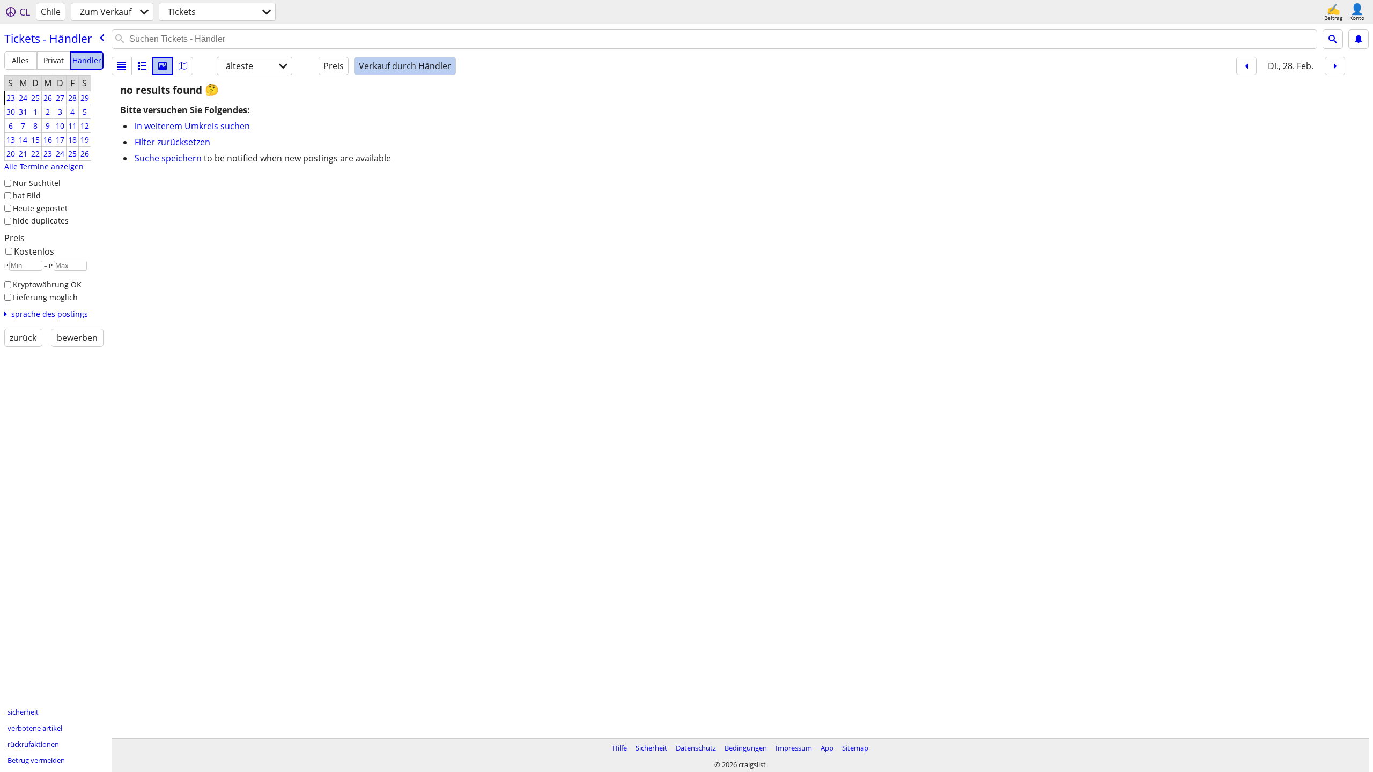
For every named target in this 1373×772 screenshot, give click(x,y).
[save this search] (1358, 39)
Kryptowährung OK (47, 284)
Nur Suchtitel (37, 183)
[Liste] (122, 66)
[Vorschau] (142, 66)
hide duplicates (41, 221)
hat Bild (27, 195)
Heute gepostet (40, 208)
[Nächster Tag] (1335, 66)
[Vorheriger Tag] (1246, 66)
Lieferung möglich (45, 297)
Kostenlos (34, 251)
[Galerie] (162, 66)
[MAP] (183, 66)
